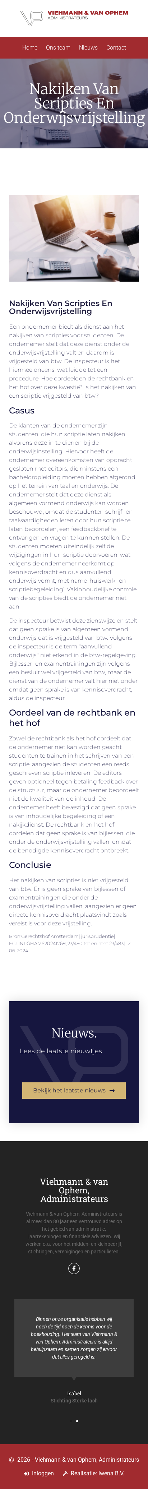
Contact (116, 47)
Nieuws (88, 47)
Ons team (58, 47)
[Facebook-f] (74, 1268)
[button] (71, 1421)
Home (29, 47)
